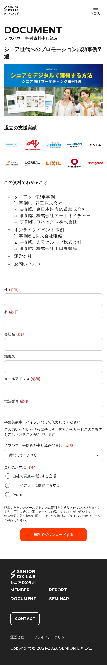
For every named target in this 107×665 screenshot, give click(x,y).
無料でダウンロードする (53, 534)
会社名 (15, 334)
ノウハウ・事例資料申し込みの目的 (38, 445)
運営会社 (17, 637)
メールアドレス (22, 379)
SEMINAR (59, 598)
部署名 (9, 356)
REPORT (58, 589)
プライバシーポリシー (82, 516)
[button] (95, 10)
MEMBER (19, 589)
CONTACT (25, 618)
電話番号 (16, 401)
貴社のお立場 (20, 467)
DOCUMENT (23, 598)
